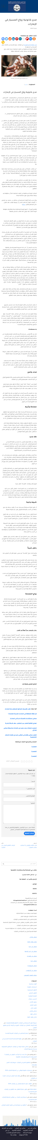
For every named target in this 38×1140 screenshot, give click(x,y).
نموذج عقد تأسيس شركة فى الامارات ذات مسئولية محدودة (21, 928)
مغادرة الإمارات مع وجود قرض (29, 916)
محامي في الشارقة (7, 1128)
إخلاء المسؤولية (23, 1135)
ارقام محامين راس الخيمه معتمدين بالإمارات (25, 919)
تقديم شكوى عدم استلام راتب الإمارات (27, 925)
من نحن (7, 1130)
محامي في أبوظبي (20, 1128)
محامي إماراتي (33, 937)
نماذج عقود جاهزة (32, 942)
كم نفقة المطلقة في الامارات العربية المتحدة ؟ (22, 714)
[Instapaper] (23, 38)
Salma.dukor (33, 1089)
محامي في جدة (33, 946)
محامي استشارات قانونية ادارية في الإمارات (23, 718)
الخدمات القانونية (28, 1130)
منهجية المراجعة (27, 1132)
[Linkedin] (13, 38)
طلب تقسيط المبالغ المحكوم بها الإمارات (17, 709)
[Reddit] (9, 38)
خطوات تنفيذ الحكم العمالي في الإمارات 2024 (20, 1084)
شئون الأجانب (33, 1002)
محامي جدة (34, 961)
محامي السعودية (32, 966)
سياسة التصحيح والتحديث (13, 1132)
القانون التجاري (33, 993)
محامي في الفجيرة (32, 956)
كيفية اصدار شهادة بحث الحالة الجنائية (27, 913)
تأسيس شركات (32, 999)
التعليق (32, 803)
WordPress (10, 1138)
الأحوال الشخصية (32, 990)
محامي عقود (33, 1014)
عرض (26, 84)
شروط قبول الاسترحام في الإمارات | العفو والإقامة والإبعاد (21, 1023)
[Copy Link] (3, 42)
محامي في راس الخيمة (31, 951)
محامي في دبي (32, 1128)
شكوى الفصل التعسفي (30, 975)
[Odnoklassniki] (34, 38)
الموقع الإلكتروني (30, 796)
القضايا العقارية (33, 996)
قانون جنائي (34, 1008)
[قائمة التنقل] (3, 6)
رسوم (23, 204)
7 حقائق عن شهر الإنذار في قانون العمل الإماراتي (14, 1105)
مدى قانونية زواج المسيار (30, 45)
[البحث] (3, 864)
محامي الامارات (27, 1138)
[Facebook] (3, 38)
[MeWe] (20, 38)
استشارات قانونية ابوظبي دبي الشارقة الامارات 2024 (18, 1070)
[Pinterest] (16, 38)
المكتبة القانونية (16, 1130)
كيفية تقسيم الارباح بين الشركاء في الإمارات (25, 931)
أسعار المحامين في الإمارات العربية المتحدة (16, 1033)
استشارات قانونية (32, 987)
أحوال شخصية (33, 984)
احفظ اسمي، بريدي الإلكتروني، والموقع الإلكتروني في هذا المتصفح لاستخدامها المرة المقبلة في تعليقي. (20, 828)
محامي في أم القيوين (31, 970)
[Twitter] (6, 38)
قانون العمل (33, 1005)
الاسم (33, 781)
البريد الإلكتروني (30, 788)
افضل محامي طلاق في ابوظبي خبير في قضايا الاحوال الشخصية (20, 922)
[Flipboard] (27, 38)
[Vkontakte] (30, 38)
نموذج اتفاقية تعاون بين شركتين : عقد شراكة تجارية (21, 723)
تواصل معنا (13, 1135)
